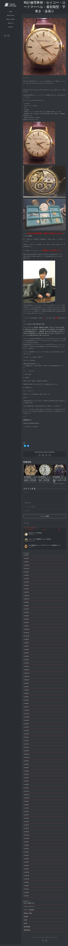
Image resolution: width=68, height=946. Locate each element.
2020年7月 (26, 609)
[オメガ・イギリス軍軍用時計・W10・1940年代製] (26, 539)
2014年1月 (26, 868)
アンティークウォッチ (29, 906)
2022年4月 (26, 558)
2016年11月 (26, 754)
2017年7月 (26, 727)
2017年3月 (26, 740)
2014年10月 (26, 838)
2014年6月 (26, 852)
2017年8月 (26, 723)
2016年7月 (26, 767)
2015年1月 (26, 828)
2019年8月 (26, 642)
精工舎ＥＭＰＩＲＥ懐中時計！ (36, 533)
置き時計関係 (27, 926)
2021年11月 (26, 568)
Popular (30, 529)
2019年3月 (26, 659)
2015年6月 (26, 811)
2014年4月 (26, 858)
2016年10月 (26, 757)
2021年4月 (26, 582)
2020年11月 (26, 599)
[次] (65, 474)
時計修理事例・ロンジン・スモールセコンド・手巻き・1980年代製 (29, 478)
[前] (24, 474)
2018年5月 (26, 693)
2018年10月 (26, 676)
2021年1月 (26, 592)
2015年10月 (26, 798)
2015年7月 (26, 808)
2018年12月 (26, 669)
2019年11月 (26, 632)
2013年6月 (26, 892)
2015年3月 (26, 821)
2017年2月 (26, 744)
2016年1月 (26, 787)
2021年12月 (26, 565)
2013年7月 (26, 889)
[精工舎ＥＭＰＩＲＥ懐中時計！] (26, 533)
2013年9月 (26, 882)
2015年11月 (26, 794)
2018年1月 (26, 706)
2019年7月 (26, 646)
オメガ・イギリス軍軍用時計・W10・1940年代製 (40, 539)
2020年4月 (26, 615)
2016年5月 (26, 774)
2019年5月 (26, 653)
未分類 (25, 920)
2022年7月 (26, 555)
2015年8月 (26, 804)
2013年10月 (26, 879)
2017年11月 (26, 713)
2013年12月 (26, 872)
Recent (45, 529)
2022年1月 (26, 561)
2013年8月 (26, 885)
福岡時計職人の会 (27, 420)
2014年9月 (26, 841)
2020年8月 (26, 605)
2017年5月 (26, 733)
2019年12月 (26, 629)
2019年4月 (26, 656)
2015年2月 (26, 825)
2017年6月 (26, 730)
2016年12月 (26, 750)
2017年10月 (26, 717)
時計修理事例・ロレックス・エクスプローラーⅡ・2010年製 (58, 478)
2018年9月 (26, 680)
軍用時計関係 (27, 930)
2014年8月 (26, 845)
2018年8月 (26, 683)
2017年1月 (26, 747)
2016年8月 (26, 764)
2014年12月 (26, 831)
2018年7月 (26, 686)
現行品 (25, 923)
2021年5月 (26, 578)
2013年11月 (26, 875)
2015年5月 (26, 814)
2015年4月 (26, 818)
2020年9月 (26, 602)
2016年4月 (26, 777)
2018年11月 (26, 673)
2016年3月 (26, 781)
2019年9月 (26, 639)
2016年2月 (26, 784)
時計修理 (26, 916)
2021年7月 (26, 575)
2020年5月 (26, 612)
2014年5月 (26, 855)
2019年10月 (26, 636)
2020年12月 (26, 595)
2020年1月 (26, 626)
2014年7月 (26, 848)
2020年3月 (26, 619)
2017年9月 (26, 720)
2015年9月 (26, 801)
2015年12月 (26, 791)
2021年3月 (26, 585)
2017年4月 (26, 737)
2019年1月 (26, 666)
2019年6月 (26, 649)
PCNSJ (47, 937)
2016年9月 (26, 760)
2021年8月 (26, 572)
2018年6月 (26, 690)
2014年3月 (26, 862)
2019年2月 (26, 663)
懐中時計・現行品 (28, 913)
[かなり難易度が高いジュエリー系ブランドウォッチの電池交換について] (26, 545)
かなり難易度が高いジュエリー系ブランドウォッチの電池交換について (44, 545)
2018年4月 (26, 696)
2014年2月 (26, 865)
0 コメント (33, 481)
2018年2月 (26, 703)
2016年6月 (26, 771)
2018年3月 (26, 700)
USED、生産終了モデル (29, 903)
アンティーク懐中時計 (29, 909)
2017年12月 (26, 710)
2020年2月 (26, 622)
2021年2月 (26, 588)
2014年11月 (26, 835)
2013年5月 (26, 895)
